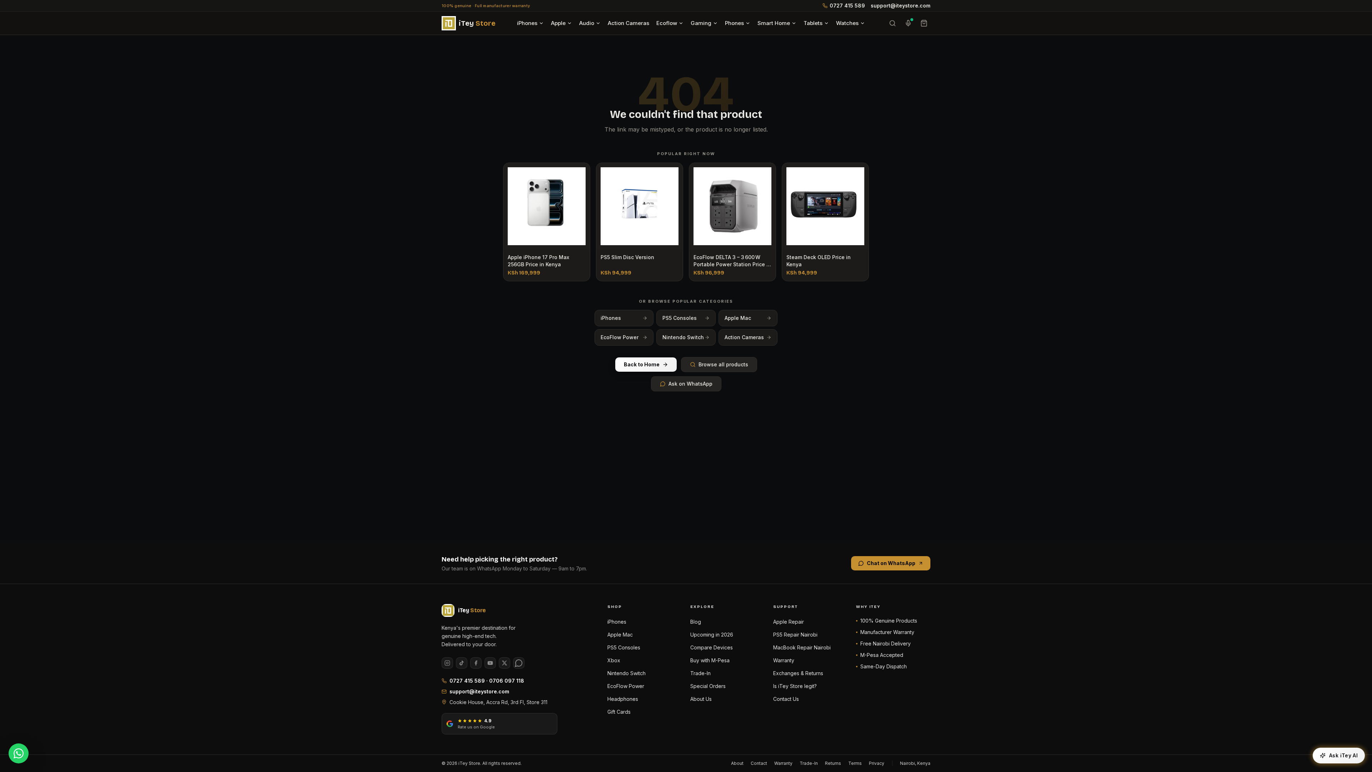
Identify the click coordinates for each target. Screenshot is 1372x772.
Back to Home (642, 364)
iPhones (527, 23)
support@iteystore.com (900, 6)
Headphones (622, 699)
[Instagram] (447, 663)
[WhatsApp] (519, 663)
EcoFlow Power (619, 337)
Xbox (613, 660)
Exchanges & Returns (798, 673)
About (737, 763)
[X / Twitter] (504, 663)
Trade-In (700, 673)
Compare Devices (711, 647)
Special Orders (708, 686)
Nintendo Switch (683, 337)
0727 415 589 (847, 6)
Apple (558, 23)
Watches (847, 23)
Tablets (813, 23)
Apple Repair (788, 622)
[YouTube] (490, 663)
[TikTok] (461, 663)
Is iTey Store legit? (795, 686)
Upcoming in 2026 (711, 635)
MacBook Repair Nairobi (802, 647)
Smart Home (773, 23)
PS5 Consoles (679, 318)
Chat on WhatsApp (891, 563)
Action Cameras (628, 23)
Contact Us (786, 699)
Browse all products (723, 364)
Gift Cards (619, 712)
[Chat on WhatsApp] (19, 753)
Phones (734, 23)
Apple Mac (738, 318)
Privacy (876, 763)
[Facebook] (476, 663)
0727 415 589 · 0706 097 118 (486, 681)
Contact (759, 763)
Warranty (783, 660)
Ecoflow (666, 23)
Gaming (701, 23)
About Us (701, 699)
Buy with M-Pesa (710, 660)
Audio (586, 23)
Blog (695, 622)
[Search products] (892, 23)
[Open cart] (924, 23)
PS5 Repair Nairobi (795, 635)
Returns (833, 763)
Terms (855, 763)
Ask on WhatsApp (690, 384)
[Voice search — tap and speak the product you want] (908, 23)
